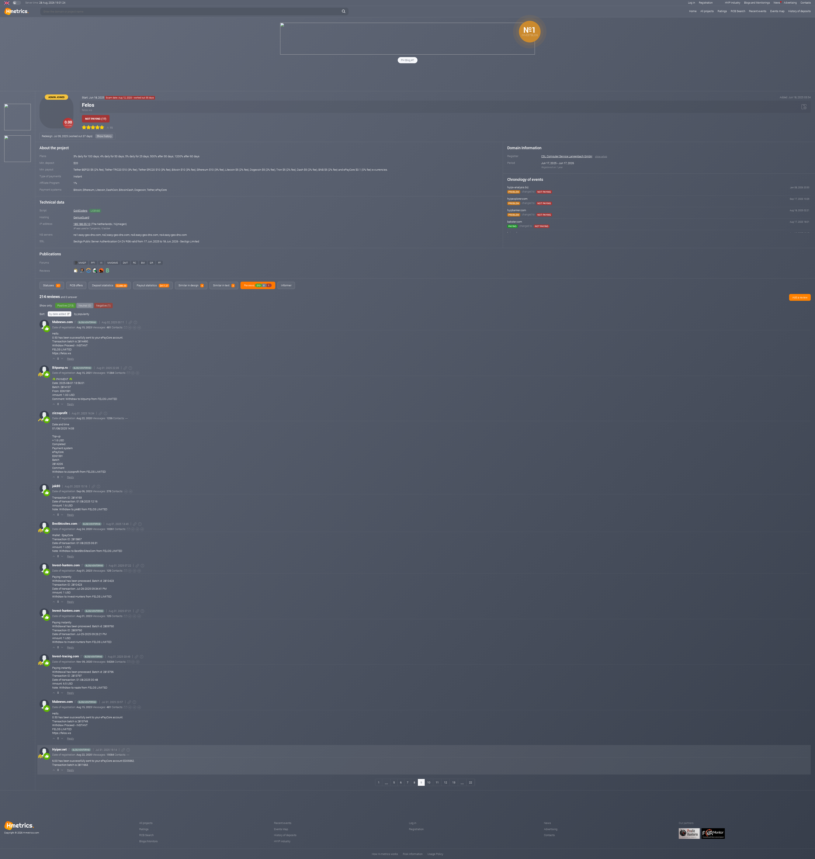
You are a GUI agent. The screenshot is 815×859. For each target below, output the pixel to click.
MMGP (82, 262)
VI (101, 262)
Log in (691, 2)
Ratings (722, 11)
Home (693, 11)
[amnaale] (133, 662)
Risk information (413, 854)
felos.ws (87, 110)
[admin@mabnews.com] (125, 327)
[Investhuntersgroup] (134, 571)
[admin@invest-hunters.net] (125, 570)
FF (159, 262)
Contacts (806, 2)
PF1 (93, 262)
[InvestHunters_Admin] (130, 571)
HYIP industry (732, 2)
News (777, 2)
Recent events (757, 11)
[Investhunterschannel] (139, 571)
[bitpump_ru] (137, 373)
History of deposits (799, 11)
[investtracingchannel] (138, 662)
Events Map (281, 829)
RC (134, 262)
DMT (125, 262)
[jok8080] (126, 491)
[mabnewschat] (134, 328)
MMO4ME (112, 262)
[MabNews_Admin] (130, 328)
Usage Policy (435, 854)
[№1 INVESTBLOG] (407, 53)
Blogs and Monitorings (757, 2)
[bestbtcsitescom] (133, 529)
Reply (70, 359)
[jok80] (131, 491)
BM (143, 262)
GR (151, 262)
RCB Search (738, 11)
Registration (706, 2)
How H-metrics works (385, 854)
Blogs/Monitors (148, 841)
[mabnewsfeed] (139, 328)
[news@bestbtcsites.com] (128, 529)
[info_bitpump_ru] (133, 373)
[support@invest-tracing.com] (128, 661)
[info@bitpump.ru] (128, 372)
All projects (707, 11)
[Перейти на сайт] (75, 321)
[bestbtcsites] (142, 529)
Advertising (790, 2)
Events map (777, 11)
